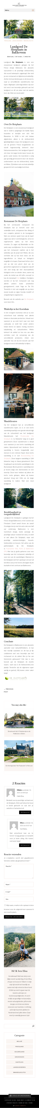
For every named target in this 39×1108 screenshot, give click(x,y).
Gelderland (19, 1051)
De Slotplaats (29, 299)
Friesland (7, 40)
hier (18, 278)
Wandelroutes (19, 1072)
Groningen (19, 1057)
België (19, 1041)
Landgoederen (17, 40)
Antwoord (25, 812)
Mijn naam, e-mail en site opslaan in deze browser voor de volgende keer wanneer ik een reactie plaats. (19, 908)
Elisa (12, 56)
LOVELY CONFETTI (20, 1105)
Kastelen (19, 1062)
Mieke (19, 790)
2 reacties (27, 56)
